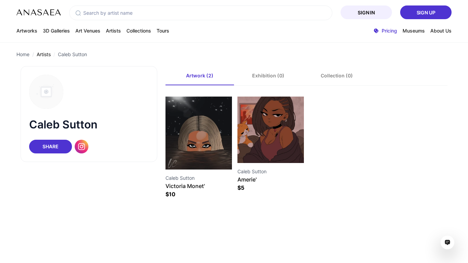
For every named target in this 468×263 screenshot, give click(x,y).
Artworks (26, 31)
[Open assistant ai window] (447, 242)
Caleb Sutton (72, 54)
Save (206, 157)
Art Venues (87, 31)
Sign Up (426, 12)
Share (50, 146)
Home (22, 54)
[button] (78, 13)
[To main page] (38, 12)
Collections (138, 31)
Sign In (366, 12)
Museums (414, 31)
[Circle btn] (186, 157)
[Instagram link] (81, 146)
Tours (163, 31)
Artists (113, 31)
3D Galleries (56, 31)
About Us (441, 31)
